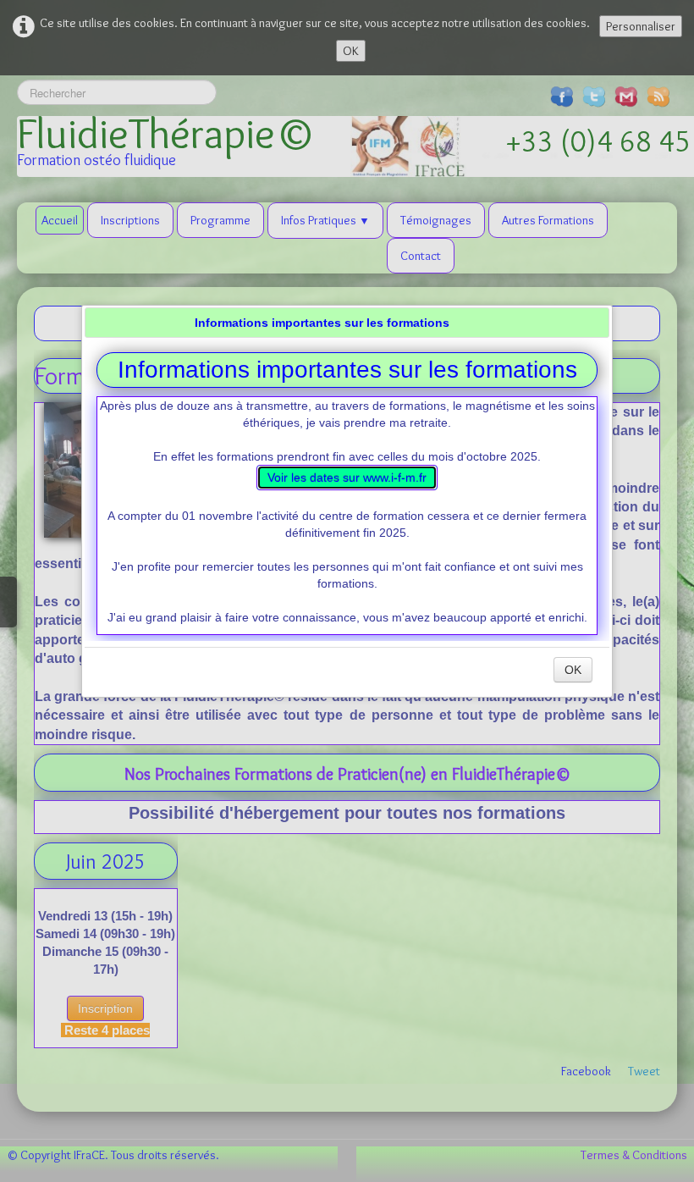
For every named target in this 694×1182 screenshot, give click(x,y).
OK (573, 670)
